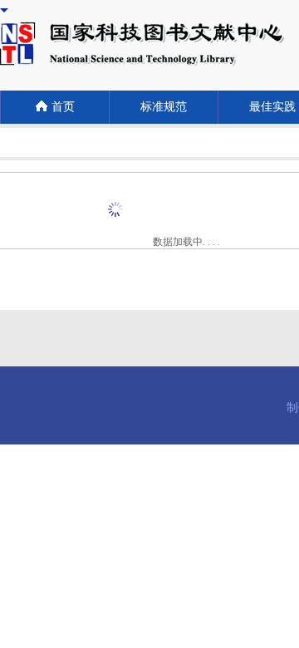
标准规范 (163, 107)
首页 (63, 107)
